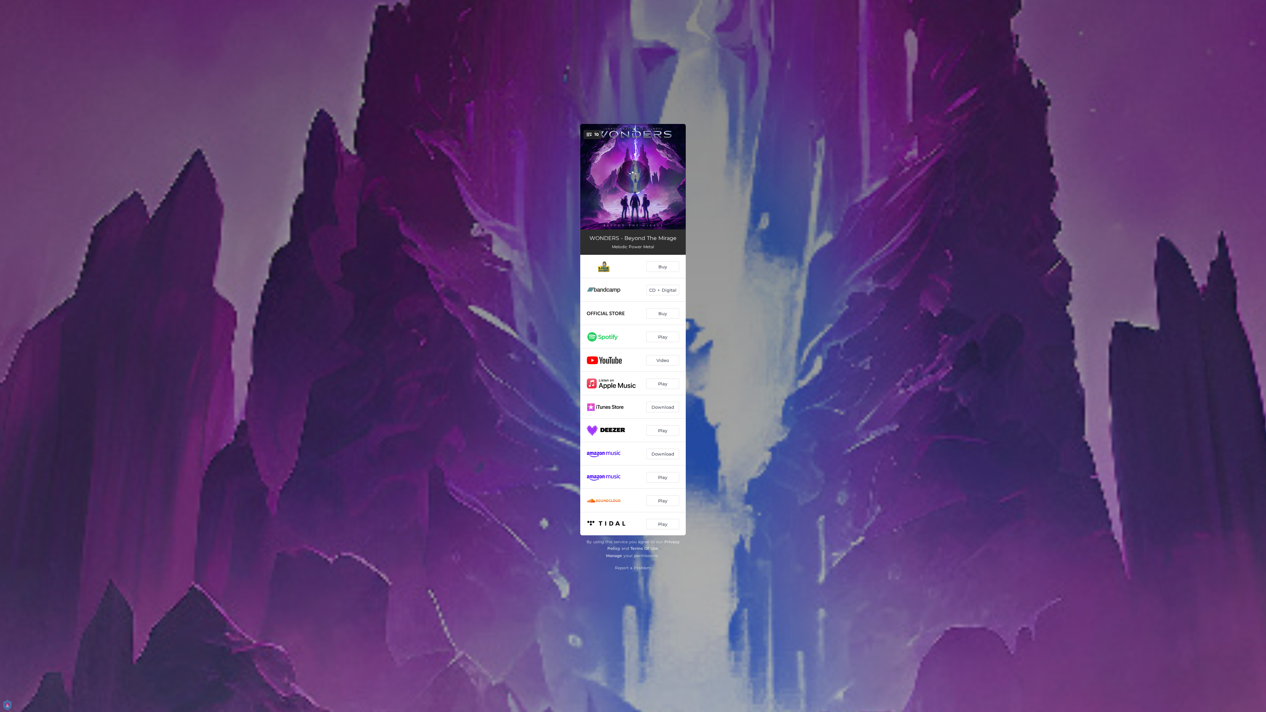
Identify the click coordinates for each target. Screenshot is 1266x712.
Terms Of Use (644, 548)
